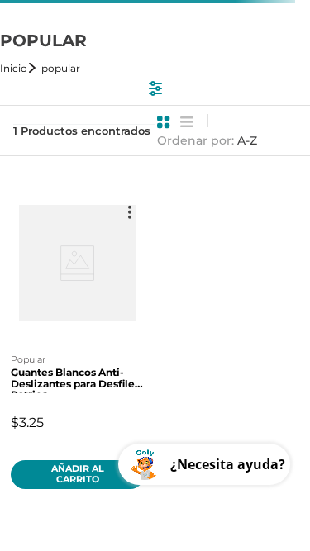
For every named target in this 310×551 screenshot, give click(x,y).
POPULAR (60, 68)
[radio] (163, 122)
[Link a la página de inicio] (19, 68)
